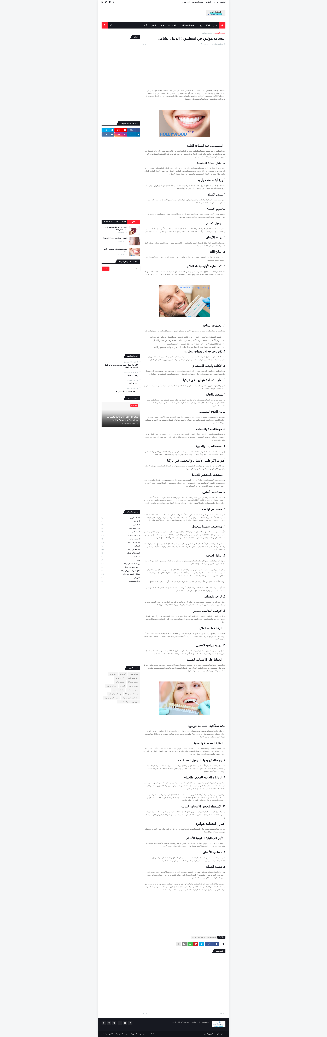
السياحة (121, 546)
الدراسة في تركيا (121, 542)
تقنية (121, 560)
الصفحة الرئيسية (219, 33)
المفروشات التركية (121, 553)
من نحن (215, 2)
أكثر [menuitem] (145, 25)
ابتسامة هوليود (207, 33)
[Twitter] (201, 944)
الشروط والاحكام (107, 1034)
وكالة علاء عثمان (132, 375)
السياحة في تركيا (121, 549)
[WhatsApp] (190, 944)
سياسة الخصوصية (197, 2)
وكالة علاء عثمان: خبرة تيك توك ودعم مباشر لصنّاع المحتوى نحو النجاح (121, 366)
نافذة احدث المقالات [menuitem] (168, 25)
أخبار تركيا (121, 521)
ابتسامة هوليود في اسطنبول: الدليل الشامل (115, 250)
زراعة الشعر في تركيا (121, 567)
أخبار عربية (121, 525)
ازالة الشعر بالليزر (121, 528)
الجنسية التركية (121, 539)
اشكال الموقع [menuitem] (205, 25)
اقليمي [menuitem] (153, 25)
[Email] (184, 944)
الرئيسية (222, 2)
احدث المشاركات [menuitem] (188, 25)
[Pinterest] (195, 944)
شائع (133, 221)
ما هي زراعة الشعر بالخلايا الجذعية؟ (115, 238)
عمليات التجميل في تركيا (121, 574)
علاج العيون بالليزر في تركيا (121, 570)
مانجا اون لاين (133, 383)
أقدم (146, 1013)
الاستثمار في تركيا (121, 535)
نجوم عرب (121, 577)
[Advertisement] (148, 16)
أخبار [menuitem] (215, 25)
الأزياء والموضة (121, 532)
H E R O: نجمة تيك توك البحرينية (127, 391)
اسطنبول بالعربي (209, 1034)
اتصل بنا (208, 2)
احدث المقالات (121, 221)
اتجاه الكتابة (186, 2)
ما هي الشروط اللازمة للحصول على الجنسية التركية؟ (115, 228)
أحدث (222, 1013)
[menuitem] (222, 25)
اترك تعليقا (108, 221)
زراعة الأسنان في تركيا (198, 937)
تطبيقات (121, 556)
